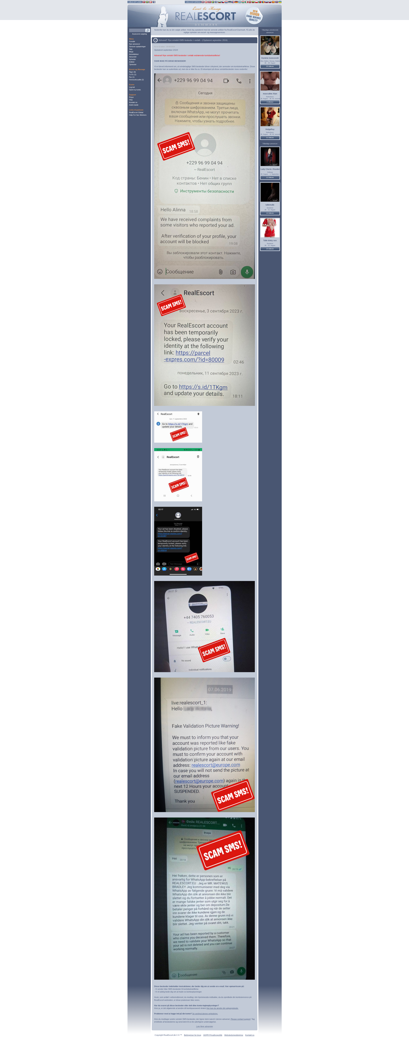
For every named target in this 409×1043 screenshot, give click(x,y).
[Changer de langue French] (233, 2)
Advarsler (133, 57)
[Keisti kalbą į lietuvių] (253, 2)
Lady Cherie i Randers (271, 169)
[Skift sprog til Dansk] (206, 2)
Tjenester (132, 64)
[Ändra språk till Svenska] (213, 2)
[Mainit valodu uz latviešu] (249, 2)
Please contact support (241, 1019)
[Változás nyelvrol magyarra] (243, 2)
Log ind (132, 87)
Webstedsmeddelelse (233, 1035)
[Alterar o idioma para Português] (260, 2)
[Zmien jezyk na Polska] (256, 2)
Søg (130, 49)
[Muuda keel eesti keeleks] (229, 2)
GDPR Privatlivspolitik (212, 1035)
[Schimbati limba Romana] (263, 2)
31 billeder (270, 137)
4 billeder (270, 102)
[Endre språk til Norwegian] (209, 2)
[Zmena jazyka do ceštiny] (223, 2)
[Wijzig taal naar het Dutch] (226, 2)
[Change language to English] (202, 2)
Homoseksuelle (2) (136, 80)
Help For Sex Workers (138, 115)
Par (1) (132, 77)
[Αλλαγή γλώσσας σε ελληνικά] (239, 2)
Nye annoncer (134, 44)
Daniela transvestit (270, 58)
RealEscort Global (136, 112)
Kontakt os (133, 102)
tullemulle (270, 205)
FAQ (131, 100)
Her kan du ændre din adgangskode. (223, 1008)
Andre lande (133, 105)
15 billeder (270, 249)
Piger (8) (132, 72)
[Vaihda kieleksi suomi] (216, 2)
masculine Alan (270, 94)
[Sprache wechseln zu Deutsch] (236, 2)
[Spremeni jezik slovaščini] (270, 2)
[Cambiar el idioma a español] (273, 2)
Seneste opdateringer (137, 46)
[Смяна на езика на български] (219, 2)
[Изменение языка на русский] (266, 2)
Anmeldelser (134, 54)
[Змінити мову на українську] (280, 2)
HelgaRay (270, 129)
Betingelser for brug (192, 1035)
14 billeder (270, 213)
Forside (132, 41)
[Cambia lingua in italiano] (246, 2)
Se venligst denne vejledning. (205, 1014)
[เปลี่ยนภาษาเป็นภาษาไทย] (276, 2)
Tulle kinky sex (270, 240)
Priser (131, 97)
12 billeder (270, 177)
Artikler (132, 62)
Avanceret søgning (139, 34)
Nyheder (132, 59)
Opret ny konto (135, 90)
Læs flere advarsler (204, 1026)
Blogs (131, 52)
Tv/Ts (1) (132, 74)
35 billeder (270, 66)
